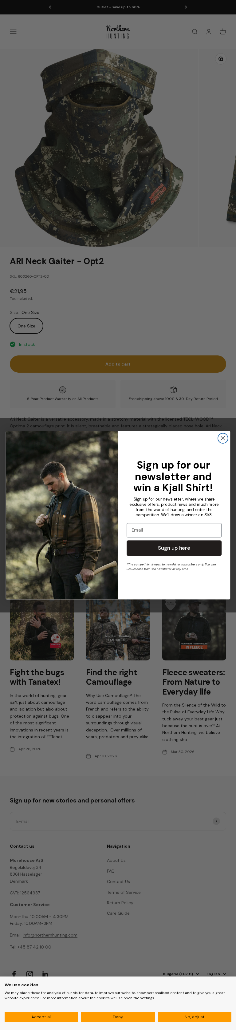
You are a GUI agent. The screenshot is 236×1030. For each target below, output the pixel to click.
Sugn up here (174, 548)
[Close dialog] (223, 438)
